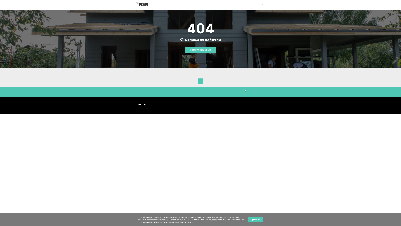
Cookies (214, 220)
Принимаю (255, 220)
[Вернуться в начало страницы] (200, 81)
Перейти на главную (200, 50)
